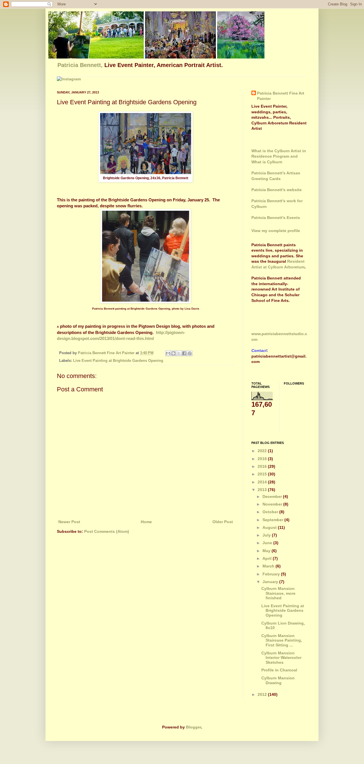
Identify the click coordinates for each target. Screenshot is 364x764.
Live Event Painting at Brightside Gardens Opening (118, 361)
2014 (263, 482)
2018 (263, 458)
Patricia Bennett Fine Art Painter (280, 96)
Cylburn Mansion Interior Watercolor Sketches (281, 658)
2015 (263, 474)
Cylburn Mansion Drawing (278, 680)
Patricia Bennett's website (276, 189)
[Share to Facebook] (184, 353)
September (273, 519)
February (271, 574)
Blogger (193, 727)
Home (146, 521)
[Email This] (168, 353)
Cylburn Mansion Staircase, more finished (278, 593)
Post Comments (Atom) (106, 531)
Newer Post (69, 521)
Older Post (222, 521)
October (270, 512)
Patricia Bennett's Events (275, 217)
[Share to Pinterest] (190, 353)
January (270, 581)
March (269, 566)
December (272, 496)
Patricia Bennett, (80, 65)
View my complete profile (275, 230)
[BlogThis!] (173, 353)
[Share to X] (179, 353)
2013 (263, 489)
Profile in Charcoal (279, 670)
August (270, 527)
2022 (263, 450)
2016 (263, 466)
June (267, 542)
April (267, 558)
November (272, 504)
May (267, 550)
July (267, 535)
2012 (263, 694)
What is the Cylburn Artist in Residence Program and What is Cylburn (278, 156)
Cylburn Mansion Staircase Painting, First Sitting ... (281, 640)
